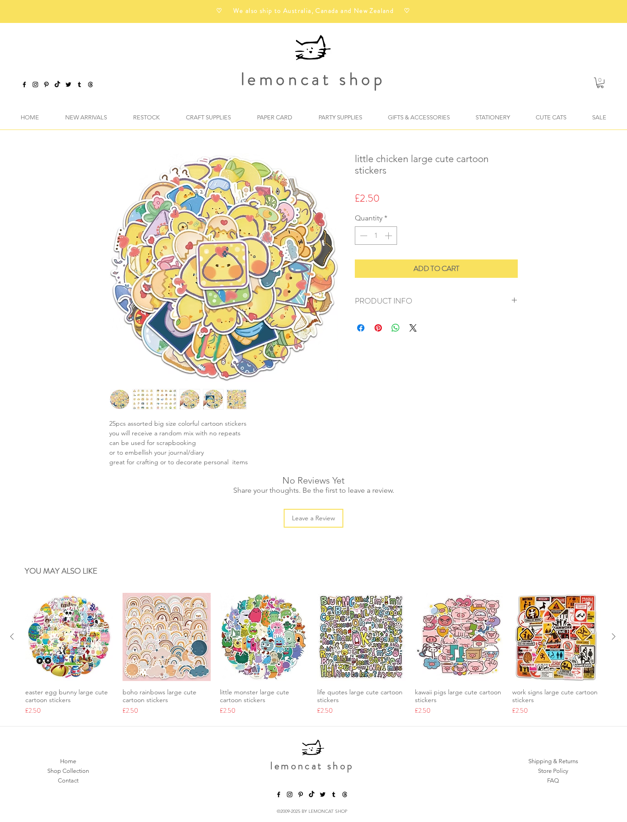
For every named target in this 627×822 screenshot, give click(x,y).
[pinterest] (46, 84)
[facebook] (24, 84)
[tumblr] (79, 84)
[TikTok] (57, 84)
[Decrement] (362, 235)
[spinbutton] (376, 235)
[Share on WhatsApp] (395, 327)
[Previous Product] (11, 636)
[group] (312, 654)
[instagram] (35, 84)
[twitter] (68, 84)
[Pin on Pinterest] (378, 327)
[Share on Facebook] (360, 327)
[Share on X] (413, 327)
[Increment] (389, 235)
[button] (600, 83)
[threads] (344, 794)
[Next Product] (613, 636)
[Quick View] (69, 637)
